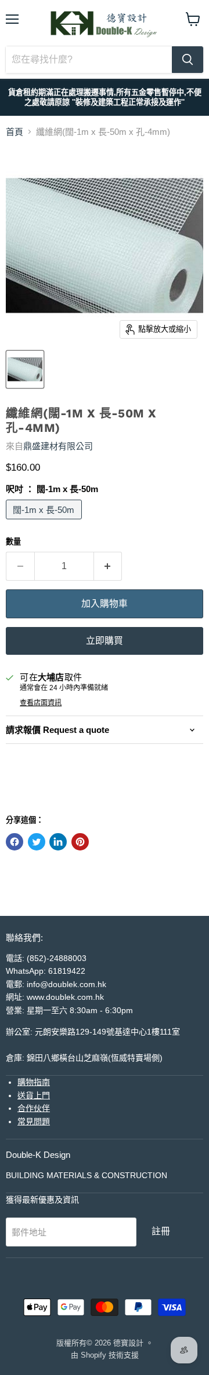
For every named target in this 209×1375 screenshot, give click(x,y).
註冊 (161, 1231)
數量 (13, 541)
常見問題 (33, 1121)
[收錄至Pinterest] (80, 841)
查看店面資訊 (41, 703)
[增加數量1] (108, 566)
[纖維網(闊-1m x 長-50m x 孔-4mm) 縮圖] (25, 369)
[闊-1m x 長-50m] (45, 522)
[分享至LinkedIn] (58, 841)
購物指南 (33, 1082)
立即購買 (104, 640)
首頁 (14, 132)
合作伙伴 (33, 1108)
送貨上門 (33, 1095)
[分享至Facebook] (14, 841)
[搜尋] (187, 59)
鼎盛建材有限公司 (58, 446)
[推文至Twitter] (36, 841)
